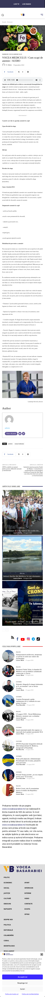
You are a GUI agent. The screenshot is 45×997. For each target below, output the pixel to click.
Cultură (19, 741)
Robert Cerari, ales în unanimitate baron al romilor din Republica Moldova (27, 790)
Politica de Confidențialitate (30, 994)
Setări (22, 989)
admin (10, 65)
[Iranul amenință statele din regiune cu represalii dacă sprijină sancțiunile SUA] (8, 730)
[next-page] (7, 629)
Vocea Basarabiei (20, 705)
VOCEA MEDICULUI (15, 54)
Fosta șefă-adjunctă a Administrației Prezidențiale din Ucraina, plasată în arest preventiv (28, 761)
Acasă (4, 22)
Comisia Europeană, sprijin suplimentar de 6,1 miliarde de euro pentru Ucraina (28, 701)
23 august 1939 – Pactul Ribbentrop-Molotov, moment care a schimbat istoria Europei (28, 716)
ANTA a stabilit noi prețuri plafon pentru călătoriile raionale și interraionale (12, 468)
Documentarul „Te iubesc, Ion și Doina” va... (22, 622)
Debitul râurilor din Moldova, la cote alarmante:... (22, 576)
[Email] (20, 433)
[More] (28, 72)
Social (22, 528)
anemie (10, 444)
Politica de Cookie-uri (11, 994)
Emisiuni (9, 22)
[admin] (4, 64)
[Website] (23, 433)
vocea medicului (19, 444)
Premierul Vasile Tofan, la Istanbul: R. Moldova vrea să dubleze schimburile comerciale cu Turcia (29, 671)
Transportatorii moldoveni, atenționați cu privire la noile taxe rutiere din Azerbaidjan (29, 656)
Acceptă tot (22, 977)
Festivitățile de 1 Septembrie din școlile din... (22, 531)
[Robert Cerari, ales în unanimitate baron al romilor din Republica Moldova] (8, 790)
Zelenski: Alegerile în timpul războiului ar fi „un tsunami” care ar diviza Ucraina (29, 686)
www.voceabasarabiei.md (14, 809)
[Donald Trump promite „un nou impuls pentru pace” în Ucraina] (8, 775)
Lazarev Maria (17, 533)
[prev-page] (3, 629)
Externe (19, 681)
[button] (42, 954)
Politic (18, 652)
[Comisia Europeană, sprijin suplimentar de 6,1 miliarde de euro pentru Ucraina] (8, 701)
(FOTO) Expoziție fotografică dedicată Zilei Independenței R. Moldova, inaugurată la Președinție (29, 746)
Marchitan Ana (20, 749)
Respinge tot (22, 983)
